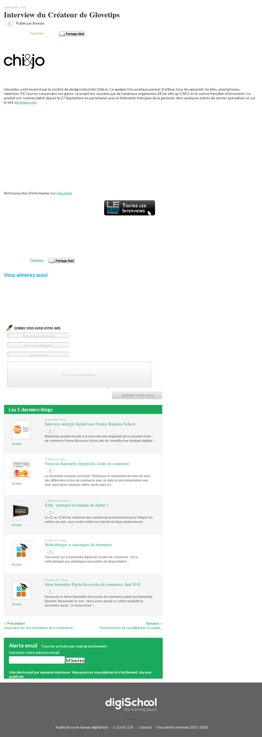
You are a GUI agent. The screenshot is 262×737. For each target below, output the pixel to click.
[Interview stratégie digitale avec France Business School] (21, 437)
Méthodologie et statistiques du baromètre (78, 544)
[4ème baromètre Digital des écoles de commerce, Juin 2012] (21, 597)
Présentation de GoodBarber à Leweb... (131, 627)
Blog (23, 7)
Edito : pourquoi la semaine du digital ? (76, 505)
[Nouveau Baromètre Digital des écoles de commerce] (21, 476)
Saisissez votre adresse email (34, 652)
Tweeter (36, 33)
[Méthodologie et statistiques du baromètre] (21, 557)
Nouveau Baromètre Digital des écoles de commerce (87, 463)
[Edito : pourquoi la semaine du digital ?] (21, 518)
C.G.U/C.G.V (123, 727)
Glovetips (64, 193)
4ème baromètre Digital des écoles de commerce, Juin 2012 (92, 584)
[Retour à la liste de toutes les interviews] (130, 217)
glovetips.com (25, 102)
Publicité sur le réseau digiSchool (82, 727)
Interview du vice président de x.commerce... (39, 627)
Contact (145, 727)
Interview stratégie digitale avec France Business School (90, 423)
